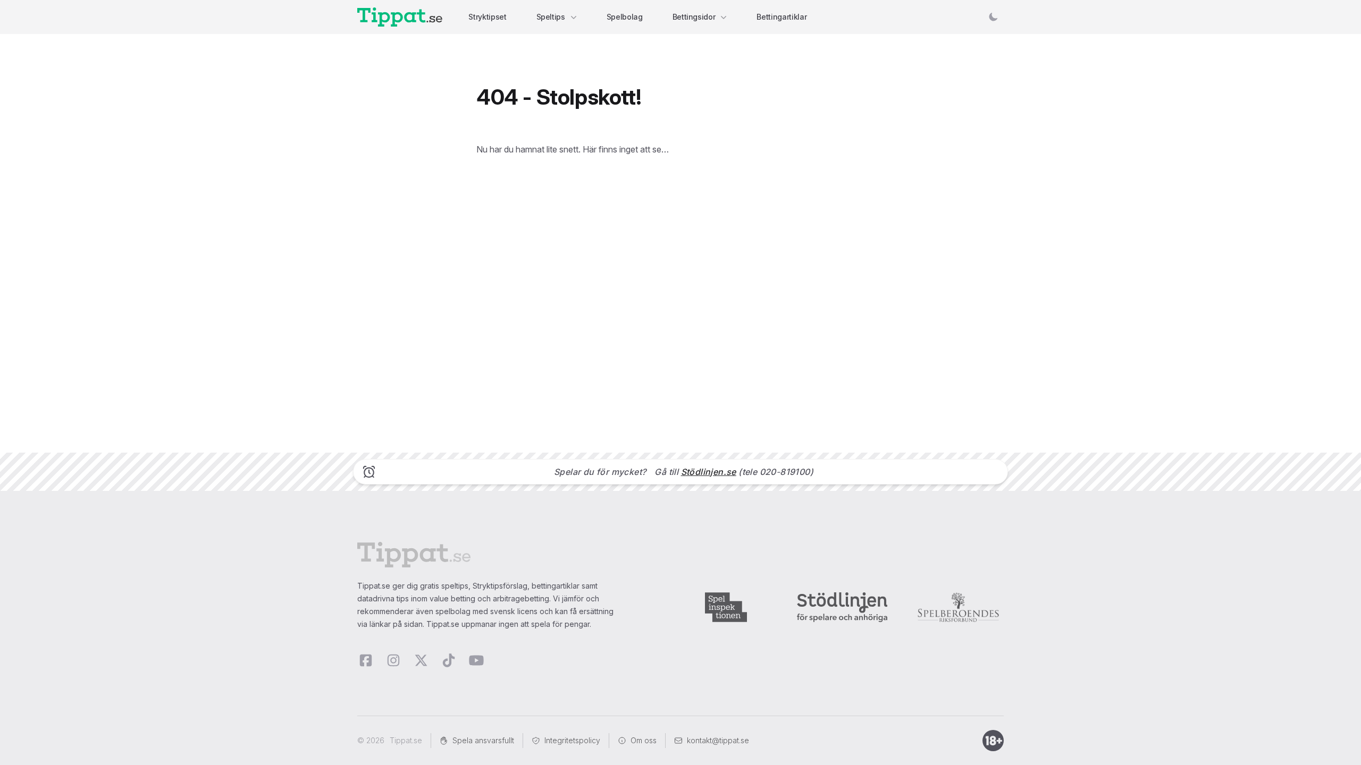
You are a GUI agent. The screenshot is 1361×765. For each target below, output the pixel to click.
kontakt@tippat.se (718, 740)
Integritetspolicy (572, 740)
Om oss (644, 740)
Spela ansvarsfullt (483, 740)
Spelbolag (625, 16)
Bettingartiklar (781, 16)
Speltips (550, 16)
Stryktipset (487, 16)
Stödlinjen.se (708, 471)
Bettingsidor (694, 16)
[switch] (993, 17)
